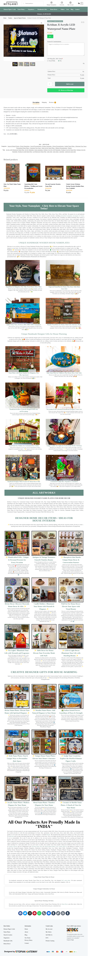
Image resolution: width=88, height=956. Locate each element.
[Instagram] (30, 913)
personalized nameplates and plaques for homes (72, 216)
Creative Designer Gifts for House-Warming (44, 672)
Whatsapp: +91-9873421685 (44, 14)
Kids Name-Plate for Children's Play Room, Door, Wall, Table (64, 373)
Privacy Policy (28, 940)
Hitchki (48, 834)
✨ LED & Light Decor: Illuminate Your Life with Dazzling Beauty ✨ (70, 653)
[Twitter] (25, 913)
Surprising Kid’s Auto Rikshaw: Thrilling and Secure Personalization (33, 186)
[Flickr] (49, 913)
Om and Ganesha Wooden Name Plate (52, 185)
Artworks (62, 5)
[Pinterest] (34, 913)
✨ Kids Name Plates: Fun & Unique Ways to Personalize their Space (17, 758)
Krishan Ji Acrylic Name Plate (68, 150)
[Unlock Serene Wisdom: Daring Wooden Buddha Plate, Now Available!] (75, 173)
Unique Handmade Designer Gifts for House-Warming (44, 334)
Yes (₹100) (52, 61)
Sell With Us (49, 935)
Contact (27, 943)
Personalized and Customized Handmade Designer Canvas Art (64, 409)
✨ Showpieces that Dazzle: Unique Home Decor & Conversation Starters (71, 559)
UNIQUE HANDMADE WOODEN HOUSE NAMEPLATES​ (44, 243)
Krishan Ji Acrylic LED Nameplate (52, 150)
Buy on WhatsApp (14, 191)
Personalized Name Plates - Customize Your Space (28, 148)
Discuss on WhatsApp (66, 90)
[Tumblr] (53, 913)
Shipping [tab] (44, 102)
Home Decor (65, 904)
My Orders (48, 932)
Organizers (6, 938)
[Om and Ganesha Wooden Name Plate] (54, 173)
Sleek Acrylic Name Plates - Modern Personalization (54, 148)
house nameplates (38, 150)
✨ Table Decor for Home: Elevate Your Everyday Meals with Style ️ (44, 653)
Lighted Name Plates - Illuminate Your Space (75, 146)
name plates (56, 151)
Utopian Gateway (13, 846)
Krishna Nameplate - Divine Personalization (53, 146)
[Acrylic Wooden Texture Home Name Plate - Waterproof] (82, 22)
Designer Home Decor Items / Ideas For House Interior (44, 519)
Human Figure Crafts (9, 929)
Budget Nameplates (51, 5)
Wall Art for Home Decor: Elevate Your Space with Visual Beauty (71, 606)
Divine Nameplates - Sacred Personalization (31, 146)
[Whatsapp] (39, 913)
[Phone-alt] (44, 913)
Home (4, 18)
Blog (26, 935)
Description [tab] (36, 102)
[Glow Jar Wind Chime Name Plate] (13, 173)
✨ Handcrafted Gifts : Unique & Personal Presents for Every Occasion (17, 559)
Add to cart (69, 84)
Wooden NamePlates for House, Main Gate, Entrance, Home (64, 324)
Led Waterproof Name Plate (39, 151)
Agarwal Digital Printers (20, 18)
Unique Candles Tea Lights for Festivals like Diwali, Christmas (64, 445)
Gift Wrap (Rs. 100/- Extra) (55, 58)
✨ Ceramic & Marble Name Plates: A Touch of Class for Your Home (71, 805)
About (26, 932)
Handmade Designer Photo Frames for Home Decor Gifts (24, 481)
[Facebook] (20, 913)
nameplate (61, 151)
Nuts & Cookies (8, 935)
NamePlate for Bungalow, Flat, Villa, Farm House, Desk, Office (24, 287)
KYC (47, 938)
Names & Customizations (54, 41)
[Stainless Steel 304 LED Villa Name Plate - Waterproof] (83, 22)
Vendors (10, 18)
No (61, 61)
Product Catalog (50, 940)
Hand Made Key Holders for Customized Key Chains (24, 445)
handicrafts (11, 836)
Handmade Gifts (8, 940)
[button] (80, 3)
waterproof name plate (70, 151)
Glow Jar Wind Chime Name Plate (12, 185)
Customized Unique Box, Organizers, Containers (64, 481)
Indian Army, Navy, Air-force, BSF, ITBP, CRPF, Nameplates (24, 324)
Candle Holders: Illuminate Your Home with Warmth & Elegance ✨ (44, 606)
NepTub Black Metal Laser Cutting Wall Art (56, 846)
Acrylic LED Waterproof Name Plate (15, 150)
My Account (70, 5)
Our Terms (27, 938)
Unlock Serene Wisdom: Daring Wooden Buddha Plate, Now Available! (75, 186)
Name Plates (7, 932)
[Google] (63, 913)
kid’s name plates (66, 880)
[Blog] (58, 913)
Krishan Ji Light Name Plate (25, 151)
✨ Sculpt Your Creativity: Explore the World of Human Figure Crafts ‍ (71, 758)
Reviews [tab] (52, 102)
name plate (49, 151)
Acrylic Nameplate (29, 150)
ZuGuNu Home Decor (37, 846)
